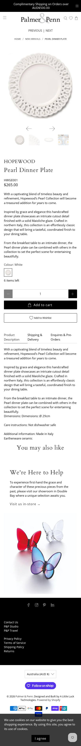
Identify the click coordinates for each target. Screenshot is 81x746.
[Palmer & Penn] (40, 18)
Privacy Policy (12, 639)
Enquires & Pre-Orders (61, 337)
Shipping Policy (14, 647)
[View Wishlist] (71, 18)
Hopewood (19, 161)
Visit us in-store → (25, 504)
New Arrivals (32, 39)
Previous (35, 30)
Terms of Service (15, 643)
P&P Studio (11, 626)
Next (49, 30)
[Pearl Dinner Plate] (40, 85)
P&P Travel (11, 630)
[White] (8, 272)
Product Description (11, 337)
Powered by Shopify (48, 700)
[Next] (52, 129)
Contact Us (11, 622)
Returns (9, 651)
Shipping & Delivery (35, 337)
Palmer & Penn (24, 696)
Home (17, 39)
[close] (77, 6)
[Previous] (29, 129)
